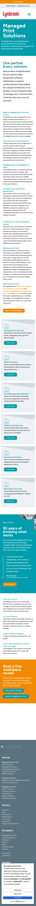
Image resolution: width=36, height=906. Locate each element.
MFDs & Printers (11, 362)
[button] (29, 14)
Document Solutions (13, 457)
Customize (17, 890)
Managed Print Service (14, 330)
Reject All (17, 894)
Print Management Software (16, 394)
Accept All (17, 897)
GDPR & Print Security (13, 425)
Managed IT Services (13, 489)
